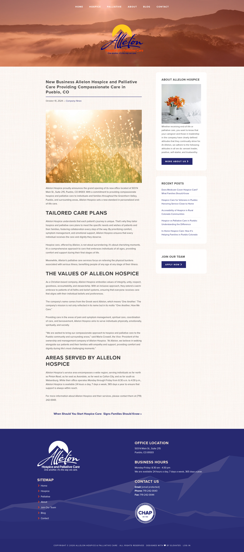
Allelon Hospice (122, 39)
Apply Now (172, 264)
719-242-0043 (150, 491)
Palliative (45, 496)
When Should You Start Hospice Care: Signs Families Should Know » (98, 414)
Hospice (45, 491)
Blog (43, 513)
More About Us (176, 161)
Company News (73, 100)
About (44, 502)
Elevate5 (175, 545)
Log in (186, 545)
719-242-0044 (147, 495)
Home (44, 486)
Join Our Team (48, 507)
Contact (45, 518)
